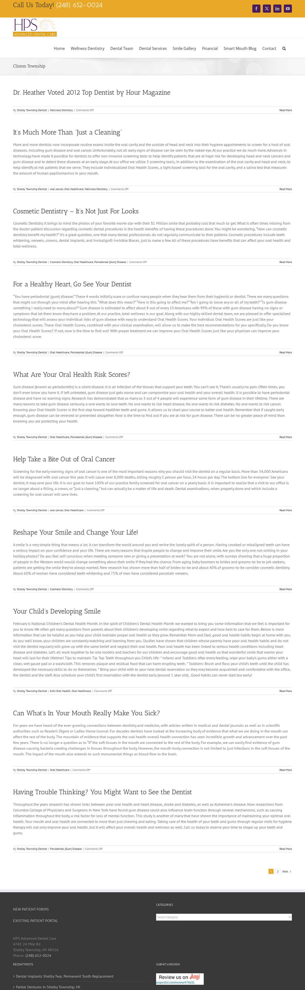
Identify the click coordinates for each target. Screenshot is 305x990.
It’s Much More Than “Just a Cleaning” (67, 132)
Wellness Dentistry (61, 110)
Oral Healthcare (74, 189)
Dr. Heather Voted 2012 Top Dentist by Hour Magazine (91, 92)
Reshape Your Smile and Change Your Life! (75, 532)
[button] (284, 48)
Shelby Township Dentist (32, 110)
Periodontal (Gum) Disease (110, 262)
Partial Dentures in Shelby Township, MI (48, 987)
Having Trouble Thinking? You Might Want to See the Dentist (102, 792)
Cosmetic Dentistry (61, 262)
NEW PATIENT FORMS (31, 909)
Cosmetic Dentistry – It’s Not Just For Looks (76, 211)
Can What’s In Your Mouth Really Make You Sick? (86, 713)
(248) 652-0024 (38, 955)
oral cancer (56, 189)
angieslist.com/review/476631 (175, 982)
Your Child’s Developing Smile (57, 611)
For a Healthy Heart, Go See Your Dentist (72, 284)
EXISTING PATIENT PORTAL (35, 920)
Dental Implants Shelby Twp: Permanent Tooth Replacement (64, 976)
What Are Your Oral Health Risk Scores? (71, 374)
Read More (286, 110)
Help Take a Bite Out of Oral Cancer (64, 459)
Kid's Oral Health (60, 691)
